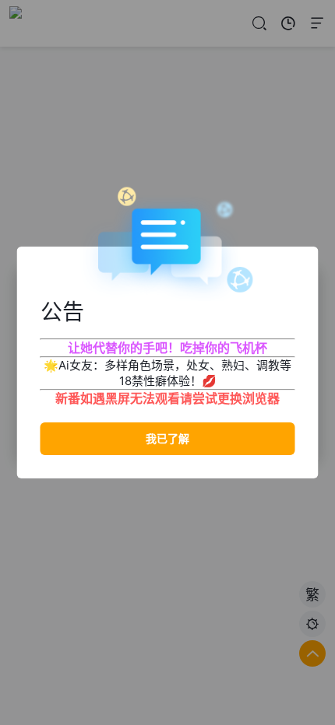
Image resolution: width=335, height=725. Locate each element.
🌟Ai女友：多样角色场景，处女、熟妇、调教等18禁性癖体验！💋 (167, 373)
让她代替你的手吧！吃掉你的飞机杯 (167, 347)
